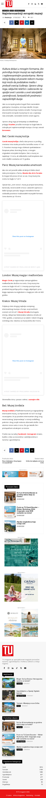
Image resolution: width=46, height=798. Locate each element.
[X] (38, 4)
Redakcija (8, 17)
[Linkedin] (35, 4)
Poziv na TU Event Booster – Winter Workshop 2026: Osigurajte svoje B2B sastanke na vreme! (28, 510)
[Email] (32, 22)
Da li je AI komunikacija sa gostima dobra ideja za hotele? (27, 495)
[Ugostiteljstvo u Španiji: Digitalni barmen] (8, 695)
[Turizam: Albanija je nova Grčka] (8, 707)
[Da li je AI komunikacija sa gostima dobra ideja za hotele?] (10, 497)
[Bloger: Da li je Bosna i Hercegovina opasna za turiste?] (8, 683)
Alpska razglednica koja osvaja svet (26, 523)
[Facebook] (28, 4)
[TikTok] (17, 668)
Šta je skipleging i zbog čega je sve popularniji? (11, 462)
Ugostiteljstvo (21, 695)
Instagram (31, 434)
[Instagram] (32, 4)
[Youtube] (42, 4)
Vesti (11, 11)
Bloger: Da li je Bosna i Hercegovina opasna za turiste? (29, 680)
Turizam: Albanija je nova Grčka (28, 703)
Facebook (22, 434)
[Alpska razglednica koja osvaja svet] (10, 526)
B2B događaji (21, 741)
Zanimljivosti (19, 11)
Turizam (5, 11)
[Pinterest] (22, 22)
